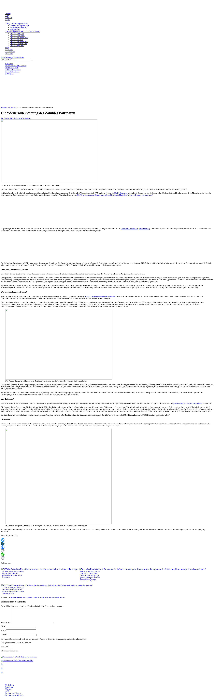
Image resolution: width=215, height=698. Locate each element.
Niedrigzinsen (27, 597)
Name (3, 626)
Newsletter (9, 54)
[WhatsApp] (107, 554)
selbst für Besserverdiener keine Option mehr (100, 296)
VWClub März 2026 (17, 36)
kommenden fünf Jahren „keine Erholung (135, 229)
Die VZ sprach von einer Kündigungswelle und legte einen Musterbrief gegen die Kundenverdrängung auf (115, 195)
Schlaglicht (9, 64)
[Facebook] (107, 547)
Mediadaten (9, 685)
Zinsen (62, 597)
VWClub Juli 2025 (16, 40)
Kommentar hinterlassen (22, 118)
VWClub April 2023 (17, 46)
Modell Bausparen (120, 193)
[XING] (107, 543)
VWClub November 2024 (19, 42)
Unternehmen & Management (15, 66)
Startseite (4, 107)
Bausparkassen (16, 597)
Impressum (9, 687)
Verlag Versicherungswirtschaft (16, 24)
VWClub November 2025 (19, 38)
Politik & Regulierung (13, 70)
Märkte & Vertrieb (11, 68)
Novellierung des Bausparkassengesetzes (187, 403)
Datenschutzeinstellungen (14, 695)
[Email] (107, 551)
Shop (7, 48)
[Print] (107, 558)
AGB (7, 691)
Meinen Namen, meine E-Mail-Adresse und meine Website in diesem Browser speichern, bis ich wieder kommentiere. (45, 639)
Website (3, 635)
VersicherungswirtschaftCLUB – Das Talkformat (22, 32)
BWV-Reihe (9, 74)
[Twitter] (107, 540)
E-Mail (3, 630)
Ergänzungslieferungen (18, 28)
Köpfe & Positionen (12, 72)
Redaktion (9, 50)
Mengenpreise (15, 30)
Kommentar (6, 622)
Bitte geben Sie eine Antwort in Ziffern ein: (16, 643)
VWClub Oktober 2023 (18, 44)
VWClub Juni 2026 (17, 34)
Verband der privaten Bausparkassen (46, 597)
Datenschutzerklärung (13, 693)
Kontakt (8, 689)
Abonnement (10, 52)
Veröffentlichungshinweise (19, 26)
